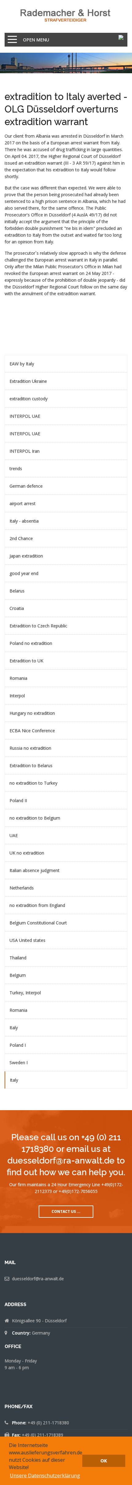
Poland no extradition (31, 643)
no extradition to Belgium (35, 818)
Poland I (18, 1045)
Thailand (18, 958)
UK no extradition (27, 853)
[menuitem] (66, 363)
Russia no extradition (30, 748)
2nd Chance (21, 538)
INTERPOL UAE (25, 416)
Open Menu (36, 40)
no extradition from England (37, 905)
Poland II (18, 800)
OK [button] (103, 1461)
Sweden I (19, 1062)
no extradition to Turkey (33, 783)
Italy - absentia (24, 521)
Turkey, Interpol (25, 993)
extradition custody (29, 399)
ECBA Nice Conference (32, 730)
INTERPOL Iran (25, 451)
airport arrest (23, 503)
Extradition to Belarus (31, 765)
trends (16, 468)
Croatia (17, 608)
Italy (14, 1027)
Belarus (17, 591)
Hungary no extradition (32, 713)
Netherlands (22, 888)
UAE (14, 835)
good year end (24, 573)
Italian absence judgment (35, 870)
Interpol (17, 696)
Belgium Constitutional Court (38, 923)
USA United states (27, 940)
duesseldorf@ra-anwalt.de (38, 1278)
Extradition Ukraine (28, 381)
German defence (26, 486)
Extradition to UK (26, 661)
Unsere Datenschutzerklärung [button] (45, 1475)
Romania (18, 678)
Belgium (18, 975)
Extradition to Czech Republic (38, 626)
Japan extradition (26, 556)
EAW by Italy (22, 364)
